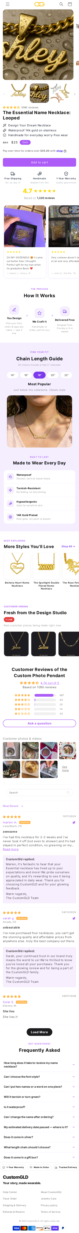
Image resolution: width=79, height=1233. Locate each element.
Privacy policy (49, 1205)
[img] (12, 817)
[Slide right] (75, 94)
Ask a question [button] (39, 723)
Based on (39, 197)
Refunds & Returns (14, 1211)
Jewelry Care (49, 1198)
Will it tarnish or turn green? (22, 1096)
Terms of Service (51, 1211)
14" (13, 375)
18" (39, 375)
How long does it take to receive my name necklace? (31, 1064)
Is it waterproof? (14, 1107)
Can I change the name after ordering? (29, 1117)
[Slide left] (4, 94)
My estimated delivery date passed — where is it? (36, 1127)
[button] (7, 4)
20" (53, 375)
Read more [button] (11, 849)
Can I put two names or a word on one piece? (33, 1086)
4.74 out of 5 (49, 683)
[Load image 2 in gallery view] (39, 93)
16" (26, 375)
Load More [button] (39, 1032)
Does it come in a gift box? (21, 1157)
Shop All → (68, 546)
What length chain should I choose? (27, 1147)
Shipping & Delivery (14, 1205)
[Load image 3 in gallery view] (60, 93)
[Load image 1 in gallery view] (18, 93)
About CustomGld (51, 1192)
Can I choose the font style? (22, 1076)
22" (66, 375)
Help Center (10, 1192)
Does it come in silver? (18, 1137)
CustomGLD (15, 1177)
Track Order (10, 1198)
